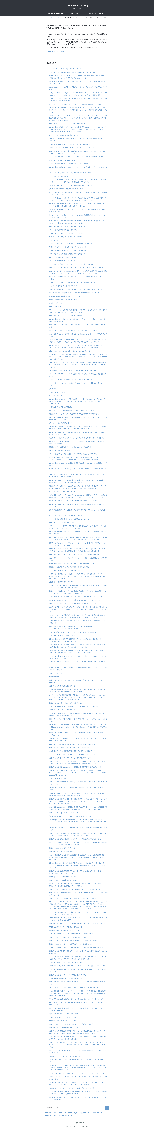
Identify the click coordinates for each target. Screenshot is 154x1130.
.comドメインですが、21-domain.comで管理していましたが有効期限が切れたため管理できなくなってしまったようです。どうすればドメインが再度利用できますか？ (78, 272)
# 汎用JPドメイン (85, 1113)
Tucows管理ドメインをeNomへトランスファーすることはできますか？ (72, 147)
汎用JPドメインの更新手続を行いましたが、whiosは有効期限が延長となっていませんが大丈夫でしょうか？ (78, 894)
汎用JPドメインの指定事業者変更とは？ (62, 848)
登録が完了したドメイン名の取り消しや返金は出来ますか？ (68, 247)
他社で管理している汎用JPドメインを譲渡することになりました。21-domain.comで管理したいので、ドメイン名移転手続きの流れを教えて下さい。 (78, 843)
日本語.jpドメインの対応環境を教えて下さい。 (64, 877)
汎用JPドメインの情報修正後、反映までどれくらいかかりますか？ (70, 747)
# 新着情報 (48, 1113)
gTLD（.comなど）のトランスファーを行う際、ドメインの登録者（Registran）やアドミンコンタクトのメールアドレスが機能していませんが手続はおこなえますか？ (77, 346)
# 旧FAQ (61, 52)
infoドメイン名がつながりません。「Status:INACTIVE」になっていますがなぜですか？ (77, 157)
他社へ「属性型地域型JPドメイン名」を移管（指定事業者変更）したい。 (73, 563)
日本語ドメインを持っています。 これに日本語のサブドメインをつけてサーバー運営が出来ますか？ (77, 681)
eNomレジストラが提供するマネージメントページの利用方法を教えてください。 (75, 104)
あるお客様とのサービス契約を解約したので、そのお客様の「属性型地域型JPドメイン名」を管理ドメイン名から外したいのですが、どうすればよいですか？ (78, 651)
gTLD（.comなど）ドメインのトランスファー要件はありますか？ (70, 351)
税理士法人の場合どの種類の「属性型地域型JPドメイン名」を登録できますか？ (75, 554)
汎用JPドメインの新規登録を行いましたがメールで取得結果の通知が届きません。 (75, 839)
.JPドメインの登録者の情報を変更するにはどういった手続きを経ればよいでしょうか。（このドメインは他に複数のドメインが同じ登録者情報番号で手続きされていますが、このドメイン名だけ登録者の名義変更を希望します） (77, 697)
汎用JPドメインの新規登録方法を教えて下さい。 (65, 1027)
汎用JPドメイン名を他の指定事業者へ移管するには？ (66, 703)
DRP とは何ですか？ (55, 306)
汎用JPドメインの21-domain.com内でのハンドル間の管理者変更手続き (72, 1024)
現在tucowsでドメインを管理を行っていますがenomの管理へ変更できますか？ (75, 370)
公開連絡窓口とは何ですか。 (58, 778)
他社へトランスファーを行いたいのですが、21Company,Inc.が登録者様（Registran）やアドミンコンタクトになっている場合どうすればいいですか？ (78, 76)
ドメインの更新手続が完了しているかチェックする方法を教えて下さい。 (72, 282)
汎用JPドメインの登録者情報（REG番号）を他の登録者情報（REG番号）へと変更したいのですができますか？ (78, 783)
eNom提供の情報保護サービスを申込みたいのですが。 (67, 300)
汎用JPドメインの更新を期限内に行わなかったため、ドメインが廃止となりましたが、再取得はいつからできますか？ (78, 739)
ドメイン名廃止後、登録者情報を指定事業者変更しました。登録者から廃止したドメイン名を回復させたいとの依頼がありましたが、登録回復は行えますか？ (77, 958)
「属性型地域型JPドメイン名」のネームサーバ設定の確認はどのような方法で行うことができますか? (78, 622)
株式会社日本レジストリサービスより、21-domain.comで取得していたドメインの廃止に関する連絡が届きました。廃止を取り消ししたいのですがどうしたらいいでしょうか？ (78, 496)
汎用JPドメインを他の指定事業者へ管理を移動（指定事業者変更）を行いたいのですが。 (78, 923)
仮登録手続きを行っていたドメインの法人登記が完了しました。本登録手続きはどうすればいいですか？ (77, 532)
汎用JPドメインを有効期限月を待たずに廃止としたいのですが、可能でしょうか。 (75, 898)
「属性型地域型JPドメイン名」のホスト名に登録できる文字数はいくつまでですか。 (76, 597)
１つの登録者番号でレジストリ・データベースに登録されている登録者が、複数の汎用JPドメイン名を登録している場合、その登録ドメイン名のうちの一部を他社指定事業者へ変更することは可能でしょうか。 (77, 993)
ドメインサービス (80, 13)
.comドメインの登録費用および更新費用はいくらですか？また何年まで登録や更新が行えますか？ (78, 139)
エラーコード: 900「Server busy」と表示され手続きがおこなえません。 (72, 744)
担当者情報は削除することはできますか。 (62, 582)
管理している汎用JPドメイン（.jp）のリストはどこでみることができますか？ (74, 816)
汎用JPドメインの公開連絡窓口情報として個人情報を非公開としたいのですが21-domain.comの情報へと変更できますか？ (75, 872)
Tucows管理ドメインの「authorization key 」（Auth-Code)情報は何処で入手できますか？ (77, 1060)
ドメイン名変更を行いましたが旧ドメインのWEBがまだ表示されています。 (73, 454)
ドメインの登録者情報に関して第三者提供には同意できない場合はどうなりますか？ (76, 289)
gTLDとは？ (53, 389)
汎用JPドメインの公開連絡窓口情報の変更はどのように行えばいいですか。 (73, 941)
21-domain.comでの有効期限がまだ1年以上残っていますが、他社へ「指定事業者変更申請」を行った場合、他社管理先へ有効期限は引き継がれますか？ (77, 427)
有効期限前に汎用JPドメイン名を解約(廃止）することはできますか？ (71, 934)
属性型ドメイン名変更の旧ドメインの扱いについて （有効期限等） (70, 447)
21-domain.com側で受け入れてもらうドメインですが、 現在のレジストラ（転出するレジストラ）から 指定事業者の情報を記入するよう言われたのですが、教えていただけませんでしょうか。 (78, 865)
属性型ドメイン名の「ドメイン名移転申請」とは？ (65, 515)
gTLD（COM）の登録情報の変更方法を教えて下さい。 (66, 189)
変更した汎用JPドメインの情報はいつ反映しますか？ (66, 927)
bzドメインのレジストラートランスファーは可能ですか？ (68, 124)
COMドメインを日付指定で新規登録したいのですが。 (66, 237)
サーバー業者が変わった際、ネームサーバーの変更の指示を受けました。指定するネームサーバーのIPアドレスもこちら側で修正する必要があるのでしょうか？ (77, 199)
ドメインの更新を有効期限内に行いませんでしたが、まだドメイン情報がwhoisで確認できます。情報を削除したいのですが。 (78, 99)
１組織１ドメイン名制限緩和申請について (62, 407)
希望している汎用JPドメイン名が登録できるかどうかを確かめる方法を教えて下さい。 (77, 947)
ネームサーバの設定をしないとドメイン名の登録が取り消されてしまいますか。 (75, 600)
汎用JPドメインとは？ (56, 673)
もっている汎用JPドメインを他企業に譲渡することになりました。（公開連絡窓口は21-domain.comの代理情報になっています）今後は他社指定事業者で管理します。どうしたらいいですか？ (78, 857)
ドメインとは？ (54, 240)
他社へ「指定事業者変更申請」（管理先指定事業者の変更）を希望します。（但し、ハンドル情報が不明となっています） (78, 418)
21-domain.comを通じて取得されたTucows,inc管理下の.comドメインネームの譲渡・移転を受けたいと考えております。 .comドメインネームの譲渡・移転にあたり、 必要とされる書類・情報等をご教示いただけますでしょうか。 (78, 129)
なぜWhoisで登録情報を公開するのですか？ (63, 286)
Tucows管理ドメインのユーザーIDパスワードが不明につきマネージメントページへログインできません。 (78, 1078)
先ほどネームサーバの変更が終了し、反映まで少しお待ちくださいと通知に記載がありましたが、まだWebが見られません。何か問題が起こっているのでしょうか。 (77, 616)
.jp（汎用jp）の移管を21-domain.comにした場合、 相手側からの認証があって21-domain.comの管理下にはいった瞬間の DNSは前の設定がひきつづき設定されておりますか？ (78, 821)
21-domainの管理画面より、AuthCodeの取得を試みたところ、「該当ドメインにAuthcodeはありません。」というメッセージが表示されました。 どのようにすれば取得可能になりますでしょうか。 (78, 110)
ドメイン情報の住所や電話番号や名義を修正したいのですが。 (69, 163)
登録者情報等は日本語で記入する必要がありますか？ (66, 978)
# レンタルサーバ (67, 1116)
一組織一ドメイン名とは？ (57, 392)
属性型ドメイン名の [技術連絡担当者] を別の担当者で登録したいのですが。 (73, 501)
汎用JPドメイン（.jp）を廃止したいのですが (63, 813)
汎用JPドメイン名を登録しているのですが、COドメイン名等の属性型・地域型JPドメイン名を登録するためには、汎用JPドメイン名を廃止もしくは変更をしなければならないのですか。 (78, 1044)
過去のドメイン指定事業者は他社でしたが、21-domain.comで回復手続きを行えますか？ (78, 966)
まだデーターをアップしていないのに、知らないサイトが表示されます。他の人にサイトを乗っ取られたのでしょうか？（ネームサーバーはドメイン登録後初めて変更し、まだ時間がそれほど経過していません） (78, 118)
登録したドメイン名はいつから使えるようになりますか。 (67, 233)
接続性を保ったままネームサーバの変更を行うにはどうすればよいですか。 (73, 603)
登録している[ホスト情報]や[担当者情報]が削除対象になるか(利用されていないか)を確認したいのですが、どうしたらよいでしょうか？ (78, 586)
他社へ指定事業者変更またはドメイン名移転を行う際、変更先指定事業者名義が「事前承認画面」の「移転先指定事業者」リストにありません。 (77, 884)
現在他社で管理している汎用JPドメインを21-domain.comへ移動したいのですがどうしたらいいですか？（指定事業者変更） (78, 919)
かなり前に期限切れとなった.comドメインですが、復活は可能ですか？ (72, 144)
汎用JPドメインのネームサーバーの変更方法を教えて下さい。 (69, 975)
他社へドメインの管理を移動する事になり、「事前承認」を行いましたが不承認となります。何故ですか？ (77, 734)
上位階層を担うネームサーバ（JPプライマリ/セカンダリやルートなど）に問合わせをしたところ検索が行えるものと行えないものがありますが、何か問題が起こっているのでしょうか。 (78, 609)
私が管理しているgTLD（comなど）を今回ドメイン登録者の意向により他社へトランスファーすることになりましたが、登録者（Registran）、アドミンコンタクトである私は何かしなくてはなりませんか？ (78, 356)
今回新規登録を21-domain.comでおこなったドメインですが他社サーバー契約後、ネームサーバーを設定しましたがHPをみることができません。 (78, 204)
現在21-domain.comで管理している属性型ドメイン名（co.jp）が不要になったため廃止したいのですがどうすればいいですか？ (78, 475)
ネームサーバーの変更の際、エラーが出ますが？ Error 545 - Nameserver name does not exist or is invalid (77, 210)
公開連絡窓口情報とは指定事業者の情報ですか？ (65, 1014)
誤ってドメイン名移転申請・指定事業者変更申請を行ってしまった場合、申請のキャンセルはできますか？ (78, 1003)
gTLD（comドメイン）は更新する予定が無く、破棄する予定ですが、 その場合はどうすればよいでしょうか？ (78, 88)
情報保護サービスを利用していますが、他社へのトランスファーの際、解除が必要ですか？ (77, 326)
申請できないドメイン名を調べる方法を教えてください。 (67, 226)
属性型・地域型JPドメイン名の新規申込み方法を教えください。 (70, 567)
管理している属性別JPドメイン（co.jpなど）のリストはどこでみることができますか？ (77, 438)
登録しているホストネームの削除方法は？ (62, 710)
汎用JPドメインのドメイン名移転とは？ (62, 851)
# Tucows (48, 1116)
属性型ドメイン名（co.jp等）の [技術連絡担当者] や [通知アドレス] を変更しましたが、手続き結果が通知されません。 (78, 433)
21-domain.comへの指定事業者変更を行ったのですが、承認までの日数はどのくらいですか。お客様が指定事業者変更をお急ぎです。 (78, 640)
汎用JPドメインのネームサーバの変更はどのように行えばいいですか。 (72, 944)
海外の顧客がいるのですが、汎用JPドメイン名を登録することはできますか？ (74, 987)
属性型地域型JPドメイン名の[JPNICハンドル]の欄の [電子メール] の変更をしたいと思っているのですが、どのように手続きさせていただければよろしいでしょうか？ (77, 550)
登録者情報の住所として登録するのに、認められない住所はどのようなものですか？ (76, 999)
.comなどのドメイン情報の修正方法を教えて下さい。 (66, 69)
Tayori (76, 1126)
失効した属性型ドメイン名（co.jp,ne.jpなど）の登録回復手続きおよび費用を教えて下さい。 (77, 470)
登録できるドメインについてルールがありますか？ (65, 315)
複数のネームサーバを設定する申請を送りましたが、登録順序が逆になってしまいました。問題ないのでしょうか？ (77, 216)
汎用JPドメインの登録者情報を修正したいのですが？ (66, 880)
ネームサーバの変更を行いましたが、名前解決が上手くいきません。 (71, 185)
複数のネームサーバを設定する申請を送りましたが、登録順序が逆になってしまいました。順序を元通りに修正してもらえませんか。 (77, 627)
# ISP (59, 1116)
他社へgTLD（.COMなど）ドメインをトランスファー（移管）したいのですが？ (74, 330)
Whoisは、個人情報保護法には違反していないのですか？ (67, 296)
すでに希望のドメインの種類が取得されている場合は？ (67, 254)
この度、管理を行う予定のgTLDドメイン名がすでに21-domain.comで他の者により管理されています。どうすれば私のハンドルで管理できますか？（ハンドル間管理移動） (78, 94)
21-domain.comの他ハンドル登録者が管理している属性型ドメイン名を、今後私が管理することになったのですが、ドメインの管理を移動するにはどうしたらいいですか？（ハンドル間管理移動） (78, 401)
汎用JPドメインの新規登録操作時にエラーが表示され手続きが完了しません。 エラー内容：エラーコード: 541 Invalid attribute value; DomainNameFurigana (77, 1032)
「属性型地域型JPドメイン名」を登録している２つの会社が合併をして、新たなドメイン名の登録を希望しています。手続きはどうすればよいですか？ (77, 646)
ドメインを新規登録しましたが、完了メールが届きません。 (68, 250)
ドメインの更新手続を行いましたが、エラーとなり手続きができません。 (72, 264)
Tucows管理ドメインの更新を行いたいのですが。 (65, 1056)
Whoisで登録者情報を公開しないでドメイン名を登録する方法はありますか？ (74, 293)
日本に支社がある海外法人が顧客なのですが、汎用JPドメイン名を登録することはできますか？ (78, 983)
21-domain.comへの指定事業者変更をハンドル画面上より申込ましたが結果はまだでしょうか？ (78, 828)
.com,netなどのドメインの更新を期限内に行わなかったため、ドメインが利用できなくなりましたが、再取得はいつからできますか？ (78, 152)
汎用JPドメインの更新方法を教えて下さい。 (63, 686)
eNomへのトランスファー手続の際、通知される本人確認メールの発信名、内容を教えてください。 (78, 375)
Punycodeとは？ (54, 677)
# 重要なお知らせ (57, 1113)
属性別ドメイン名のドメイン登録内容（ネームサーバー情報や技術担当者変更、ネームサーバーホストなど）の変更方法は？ (77, 544)
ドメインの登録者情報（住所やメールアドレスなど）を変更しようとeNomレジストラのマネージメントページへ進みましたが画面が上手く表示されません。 (78, 181)
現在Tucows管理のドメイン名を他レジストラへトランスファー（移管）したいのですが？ (78, 1073)
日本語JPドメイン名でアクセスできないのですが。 (65, 930)
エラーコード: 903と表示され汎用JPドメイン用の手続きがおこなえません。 (73, 754)
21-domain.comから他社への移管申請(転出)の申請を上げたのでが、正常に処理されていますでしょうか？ (77, 788)
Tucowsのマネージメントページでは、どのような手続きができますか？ (72, 1088)
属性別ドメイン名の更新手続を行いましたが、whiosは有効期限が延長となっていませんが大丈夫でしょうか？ (78, 442)
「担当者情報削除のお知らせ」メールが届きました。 (66, 570)
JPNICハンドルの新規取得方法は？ (60, 423)
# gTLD (76, 1113)
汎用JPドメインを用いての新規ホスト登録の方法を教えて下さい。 (70, 758)
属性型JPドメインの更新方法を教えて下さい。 (64, 491)
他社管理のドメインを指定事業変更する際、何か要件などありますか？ (72, 751)
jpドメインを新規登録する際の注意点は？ (62, 257)
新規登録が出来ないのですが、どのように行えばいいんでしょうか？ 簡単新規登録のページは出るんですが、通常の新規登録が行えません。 (78, 794)
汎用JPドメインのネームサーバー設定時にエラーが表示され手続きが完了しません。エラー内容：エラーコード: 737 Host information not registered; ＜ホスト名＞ (78, 762)
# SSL (54, 1116)
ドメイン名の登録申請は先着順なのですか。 (63, 230)
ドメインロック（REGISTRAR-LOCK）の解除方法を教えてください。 (71, 173)
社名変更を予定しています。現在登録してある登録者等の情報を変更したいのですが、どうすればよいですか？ (78, 668)
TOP (46, 18)
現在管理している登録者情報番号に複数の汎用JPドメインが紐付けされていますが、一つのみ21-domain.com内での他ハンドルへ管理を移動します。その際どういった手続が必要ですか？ (78, 727)
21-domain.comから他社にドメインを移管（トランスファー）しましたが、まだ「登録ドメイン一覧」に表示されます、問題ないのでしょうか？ (78, 311)
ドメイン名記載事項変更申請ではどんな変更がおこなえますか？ (70, 519)
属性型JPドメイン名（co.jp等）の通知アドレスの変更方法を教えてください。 (74, 414)
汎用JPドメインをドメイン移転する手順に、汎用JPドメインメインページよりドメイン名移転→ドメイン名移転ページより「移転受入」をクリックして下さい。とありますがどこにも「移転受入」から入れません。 (78, 801)
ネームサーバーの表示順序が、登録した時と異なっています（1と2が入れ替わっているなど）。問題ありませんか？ (77, 1098)
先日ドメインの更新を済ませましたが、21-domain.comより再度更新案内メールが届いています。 (78, 278)
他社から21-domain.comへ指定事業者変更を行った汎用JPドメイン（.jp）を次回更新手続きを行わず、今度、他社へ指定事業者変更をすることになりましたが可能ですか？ (78, 808)
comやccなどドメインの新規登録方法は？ (62, 160)
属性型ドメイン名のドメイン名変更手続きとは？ (65, 522)
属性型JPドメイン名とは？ (58, 395)
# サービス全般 (68, 1113)
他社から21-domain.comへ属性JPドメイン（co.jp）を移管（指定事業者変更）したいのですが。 (78, 559)
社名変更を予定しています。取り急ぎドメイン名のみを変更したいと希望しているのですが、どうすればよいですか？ (77, 657)
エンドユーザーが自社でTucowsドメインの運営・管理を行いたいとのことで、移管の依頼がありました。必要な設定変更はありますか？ (78, 1092)
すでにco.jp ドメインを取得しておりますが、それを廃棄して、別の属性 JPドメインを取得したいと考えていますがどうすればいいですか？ (77, 527)
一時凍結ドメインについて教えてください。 (63, 635)
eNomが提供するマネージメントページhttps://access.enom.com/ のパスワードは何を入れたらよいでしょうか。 (78, 193)
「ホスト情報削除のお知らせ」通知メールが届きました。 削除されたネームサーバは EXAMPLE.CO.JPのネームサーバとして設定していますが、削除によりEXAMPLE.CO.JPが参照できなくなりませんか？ (78, 576)
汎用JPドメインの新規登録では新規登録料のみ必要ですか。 (68, 937)
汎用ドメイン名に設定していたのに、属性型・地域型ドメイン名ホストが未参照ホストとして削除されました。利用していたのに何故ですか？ (77, 592)
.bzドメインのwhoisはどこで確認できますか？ (64, 135)
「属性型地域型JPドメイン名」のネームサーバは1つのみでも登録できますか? (74, 632)
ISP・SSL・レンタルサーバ (95, 13)
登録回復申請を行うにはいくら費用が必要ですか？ (65, 962)
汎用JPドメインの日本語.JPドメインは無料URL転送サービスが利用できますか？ (75, 889)
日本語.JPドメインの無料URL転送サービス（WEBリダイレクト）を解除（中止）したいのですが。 (78, 720)
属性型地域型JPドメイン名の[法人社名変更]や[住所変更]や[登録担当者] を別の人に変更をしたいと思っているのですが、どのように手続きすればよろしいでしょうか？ (78, 538)
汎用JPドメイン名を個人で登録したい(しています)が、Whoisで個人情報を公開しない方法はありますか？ (78, 952)
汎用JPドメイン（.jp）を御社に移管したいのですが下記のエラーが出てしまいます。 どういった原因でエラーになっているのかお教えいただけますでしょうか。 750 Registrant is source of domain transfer (78, 772)
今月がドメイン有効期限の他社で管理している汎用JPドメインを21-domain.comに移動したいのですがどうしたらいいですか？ (78, 913)
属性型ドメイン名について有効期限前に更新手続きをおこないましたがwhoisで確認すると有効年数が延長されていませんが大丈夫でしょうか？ (78, 481)
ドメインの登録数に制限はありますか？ (62, 261)
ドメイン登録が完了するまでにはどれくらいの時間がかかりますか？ (71, 244)
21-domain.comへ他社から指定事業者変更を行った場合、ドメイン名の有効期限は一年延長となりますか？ (78, 464)
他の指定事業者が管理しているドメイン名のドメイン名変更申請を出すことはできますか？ (77, 663)
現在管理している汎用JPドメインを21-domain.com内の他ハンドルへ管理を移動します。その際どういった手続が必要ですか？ (78, 714)
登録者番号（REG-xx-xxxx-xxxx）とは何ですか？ (65, 1021)
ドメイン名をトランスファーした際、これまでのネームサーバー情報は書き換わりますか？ (77, 384)
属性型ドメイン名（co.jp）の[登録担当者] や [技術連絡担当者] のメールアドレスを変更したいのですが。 (78, 505)
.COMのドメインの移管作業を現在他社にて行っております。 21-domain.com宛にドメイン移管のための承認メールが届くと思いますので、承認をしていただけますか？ (78, 340)
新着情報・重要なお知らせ (55, 13)
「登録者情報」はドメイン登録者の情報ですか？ (65, 1017)
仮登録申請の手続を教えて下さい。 (60, 450)
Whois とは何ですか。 (56, 303)
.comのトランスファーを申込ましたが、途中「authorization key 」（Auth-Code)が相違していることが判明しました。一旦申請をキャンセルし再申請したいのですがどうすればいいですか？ (78, 364)
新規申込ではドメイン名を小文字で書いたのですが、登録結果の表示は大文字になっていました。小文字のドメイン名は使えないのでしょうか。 (77, 222)
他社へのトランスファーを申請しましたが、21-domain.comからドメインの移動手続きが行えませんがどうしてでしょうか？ (78, 335)
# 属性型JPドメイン (52, 52)
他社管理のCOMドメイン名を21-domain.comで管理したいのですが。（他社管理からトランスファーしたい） (77, 82)
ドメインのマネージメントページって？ (62, 176)
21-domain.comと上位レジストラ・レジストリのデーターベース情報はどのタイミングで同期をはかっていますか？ (78, 320)
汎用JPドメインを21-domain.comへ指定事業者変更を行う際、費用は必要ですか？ (76, 767)
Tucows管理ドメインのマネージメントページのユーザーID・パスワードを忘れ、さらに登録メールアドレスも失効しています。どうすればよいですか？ (78, 1083)
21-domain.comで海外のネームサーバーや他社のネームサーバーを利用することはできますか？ (78, 168)
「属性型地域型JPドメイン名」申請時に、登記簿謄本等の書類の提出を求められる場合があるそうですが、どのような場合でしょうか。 (78, 1037)
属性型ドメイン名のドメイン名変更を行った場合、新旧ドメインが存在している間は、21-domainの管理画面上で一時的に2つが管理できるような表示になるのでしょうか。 (78, 487)
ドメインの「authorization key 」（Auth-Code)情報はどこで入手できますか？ (74, 72)
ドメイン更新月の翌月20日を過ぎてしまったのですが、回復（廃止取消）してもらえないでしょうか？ (77, 970)
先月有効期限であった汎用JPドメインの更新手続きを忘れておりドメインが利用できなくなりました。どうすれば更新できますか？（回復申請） (78, 690)
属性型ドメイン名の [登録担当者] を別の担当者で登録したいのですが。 (72, 410)
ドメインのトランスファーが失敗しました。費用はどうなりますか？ (71, 379)
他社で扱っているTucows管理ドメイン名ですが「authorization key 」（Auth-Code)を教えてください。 (77, 1051)
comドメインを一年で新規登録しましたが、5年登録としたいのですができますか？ (76, 268)
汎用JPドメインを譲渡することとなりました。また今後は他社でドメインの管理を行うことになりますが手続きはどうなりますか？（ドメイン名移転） (78, 834)
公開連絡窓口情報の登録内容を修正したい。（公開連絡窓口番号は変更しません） (75, 706)
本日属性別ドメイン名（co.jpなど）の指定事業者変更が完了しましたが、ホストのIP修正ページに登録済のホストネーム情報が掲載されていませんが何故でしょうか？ (78, 458)
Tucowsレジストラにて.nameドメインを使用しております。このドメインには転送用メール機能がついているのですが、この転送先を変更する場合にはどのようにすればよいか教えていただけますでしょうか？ (78, 1067)
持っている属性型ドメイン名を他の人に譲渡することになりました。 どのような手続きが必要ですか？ (78, 511)
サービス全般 (69, 13)
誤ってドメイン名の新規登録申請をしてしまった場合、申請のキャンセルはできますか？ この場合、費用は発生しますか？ (77, 1009)
